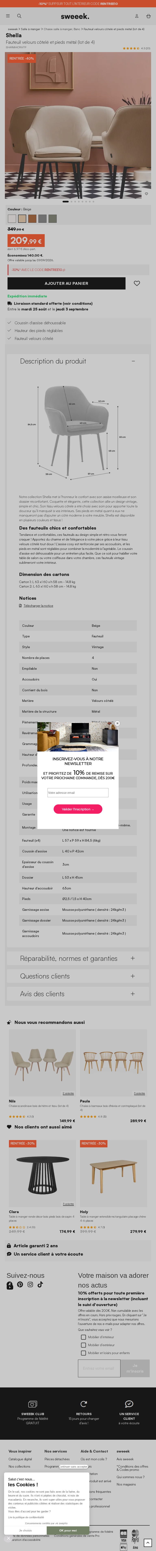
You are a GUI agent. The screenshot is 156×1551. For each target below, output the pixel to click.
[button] (8, 1538)
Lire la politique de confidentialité (26, 1517)
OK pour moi (68, 1530)
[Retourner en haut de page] (148, 1543)
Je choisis (25, 1530)
